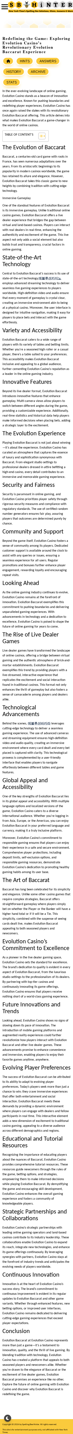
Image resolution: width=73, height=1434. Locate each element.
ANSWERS (48, 61)
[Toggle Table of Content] (39, 136)
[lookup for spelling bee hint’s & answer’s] (8, 61)
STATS (11, 82)
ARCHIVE (38, 72)
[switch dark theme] (7, 1418)
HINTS (25, 61)
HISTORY (13, 72)
